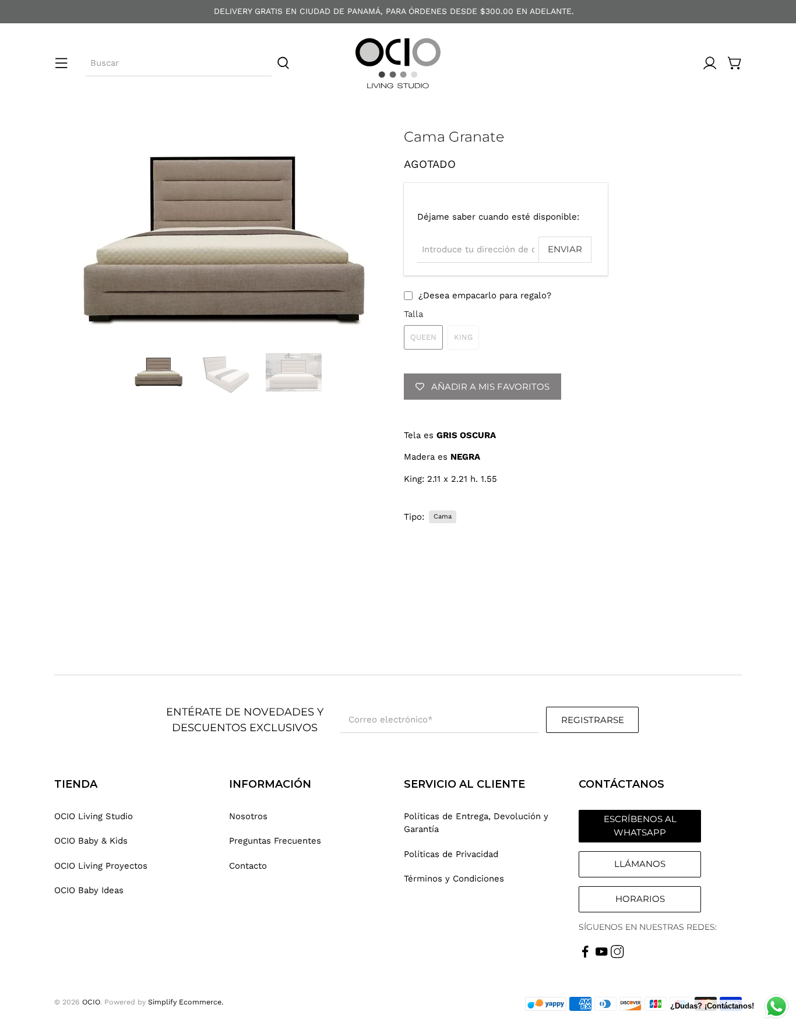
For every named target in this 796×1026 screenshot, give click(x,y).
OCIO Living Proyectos (100, 866)
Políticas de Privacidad (451, 854)
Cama (443, 516)
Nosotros (248, 816)
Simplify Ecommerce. (185, 1001)
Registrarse (592, 719)
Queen (423, 337)
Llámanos (639, 863)
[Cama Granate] (223, 235)
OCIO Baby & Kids (91, 840)
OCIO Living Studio (93, 816)
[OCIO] (398, 63)
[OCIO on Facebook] (585, 955)
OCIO (91, 1001)
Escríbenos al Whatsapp (640, 825)
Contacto (248, 866)
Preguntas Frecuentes (275, 840)
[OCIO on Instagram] (617, 955)
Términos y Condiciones (454, 878)
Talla (413, 314)
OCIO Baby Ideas (89, 890)
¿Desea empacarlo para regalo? (484, 295)
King (463, 337)
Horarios (640, 898)
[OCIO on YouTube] (601, 955)
